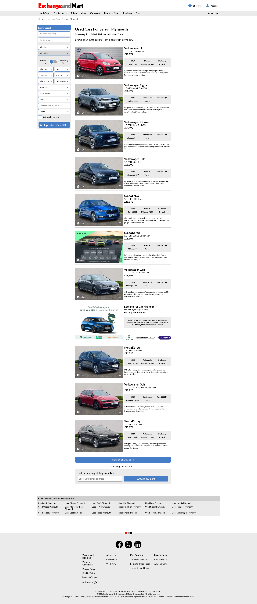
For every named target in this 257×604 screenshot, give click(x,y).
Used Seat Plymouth (74, 513)
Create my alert (146, 478)
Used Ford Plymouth (154, 503)
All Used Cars (160, 563)
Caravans (95, 13)
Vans (83, 13)
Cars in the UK (161, 559)
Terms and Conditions (87, 563)
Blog (138, 13)
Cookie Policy (88, 573)
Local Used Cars (53, 19)
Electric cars (60, 13)
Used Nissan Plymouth (155, 507)
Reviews (127, 13)
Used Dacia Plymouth (101, 503)
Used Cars (44, 13)
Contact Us (111, 559)
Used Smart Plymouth (128, 513)
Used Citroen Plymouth (75, 503)
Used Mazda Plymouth (48, 507)
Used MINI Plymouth (101, 507)
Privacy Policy (88, 569)
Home (41, 19)
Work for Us (111, 563)
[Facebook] (119, 546)
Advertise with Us (138, 559)
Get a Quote (165, 337)
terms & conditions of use (134, 591)
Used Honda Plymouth (182, 503)
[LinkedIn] (137, 546)
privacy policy (156, 591)
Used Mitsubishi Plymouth (130, 507)
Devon (65, 19)
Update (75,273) (55, 125)
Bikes (74, 13)
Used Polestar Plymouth (48, 513)
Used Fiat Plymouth (127, 503)
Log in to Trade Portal (140, 563)
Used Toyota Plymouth (155, 513)
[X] (128, 547)
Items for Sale (111, 13)
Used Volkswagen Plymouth (184, 513)
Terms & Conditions (139, 568)
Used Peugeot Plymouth (182, 507)
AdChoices (87, 582)
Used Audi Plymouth (47, 503)
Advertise (213, 13)
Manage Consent (90, 577)
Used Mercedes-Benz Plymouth (74, 508)
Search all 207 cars (123, 459)
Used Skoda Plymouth (101, 513)
